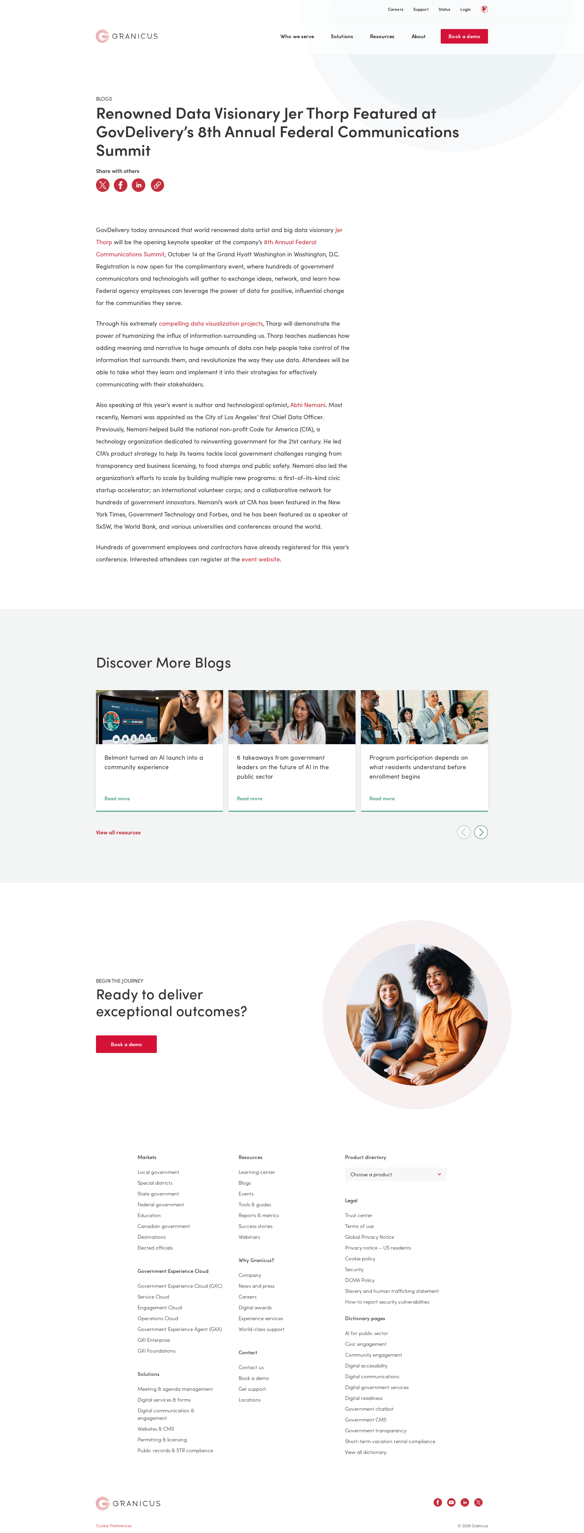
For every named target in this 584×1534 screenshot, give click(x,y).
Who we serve (297, 36)
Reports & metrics (259, 1214)
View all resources (119, 832)
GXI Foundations (156, 1350)
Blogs (245, 1182)
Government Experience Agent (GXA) (180, 1328)
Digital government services (377, 1386)
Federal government (161, 1204)
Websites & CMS (156, 1428)
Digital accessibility (366, 1365)
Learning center (257, 1171)
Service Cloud (153, 1296)
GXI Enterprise (154, 1339)
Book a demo (464, 36)
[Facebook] (120, 185)
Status (445, 9)
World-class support (262, 1328)
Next (481, 832)
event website (261, 559)
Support (421, 9)
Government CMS (365, 1419)
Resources (382, 36)
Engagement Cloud (160, 1307)
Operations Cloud (158, 1318)
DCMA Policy (359, 1279)
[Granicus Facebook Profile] (438, 1503)
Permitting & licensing (162, 1439)
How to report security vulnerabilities (387, 1301)
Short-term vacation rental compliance (390, 1440)
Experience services (261, 1318)
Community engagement (373, 1354)
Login (465, 9)
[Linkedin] (138, 185)
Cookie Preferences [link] (114, 1525)
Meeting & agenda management (175, 1388)
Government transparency (375, 1430)
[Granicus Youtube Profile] (451, 1503)
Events (246, 1193)
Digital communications (372, 1376)
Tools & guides (255, 1204)
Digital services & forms (164, 1399)
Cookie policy (360, 1258)
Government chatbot (369, 1408)
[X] (103, 185)
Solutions (342, 36)
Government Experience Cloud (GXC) (180, 1285)
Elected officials (155, 1247)
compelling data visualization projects (211, 323)
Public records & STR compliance (175, 1450)
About (419, 36)
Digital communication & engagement (166, 1414)
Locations (250, 1399)
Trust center (358, 1214)
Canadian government (164, 1225)
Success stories (255, 1225)
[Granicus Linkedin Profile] (465, 1503)
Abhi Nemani (307, 405)
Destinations (152, 1236)
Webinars (249, 1236)
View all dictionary (365, 1451)
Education (149, 1214)
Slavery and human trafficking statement (392, 1290)
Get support (252, 1388)
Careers (395, 9)
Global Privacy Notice (369, 1236)
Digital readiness (364, 1397)
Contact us (251, 1366)
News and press (256, 1285)
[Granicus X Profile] (478, 1503)
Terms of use (359, 1225)
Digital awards (255, 1307)
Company (250, 1274)
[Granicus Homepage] (128, 36)
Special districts (155, 1182)
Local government (158, 1171)
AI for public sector (366, 1332)
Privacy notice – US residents (378, 1247)
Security (354, 1269)
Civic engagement (366, 1343)
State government (158, 1193)
